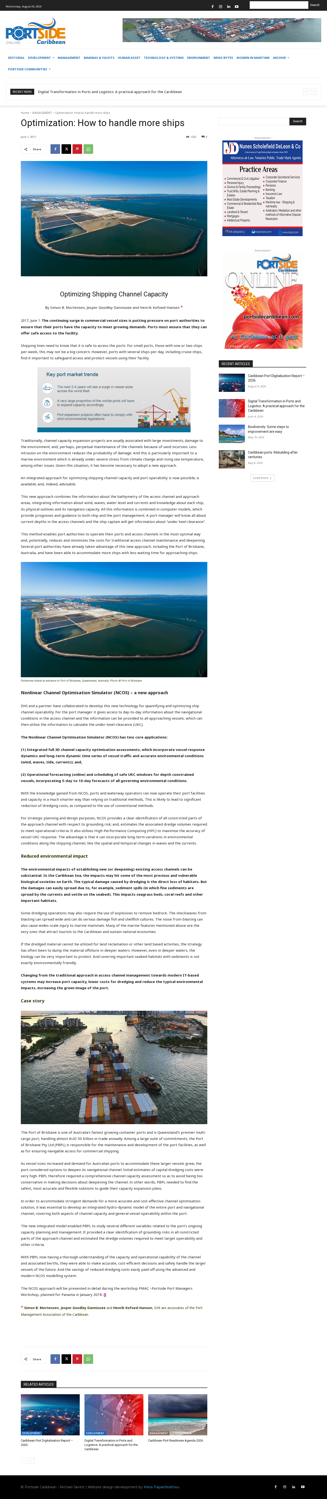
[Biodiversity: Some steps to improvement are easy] (232, 434)
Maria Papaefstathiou (161, 1487)
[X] (66, 149)
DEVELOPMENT (31, 1433)
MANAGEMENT (42, 113)
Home (25, 113)
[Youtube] (236, 6)
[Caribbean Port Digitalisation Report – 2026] (50, 1414)
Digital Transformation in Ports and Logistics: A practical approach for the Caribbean (111, 1445)
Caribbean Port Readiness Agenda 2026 (175, 1440)
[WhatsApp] (88, 149)
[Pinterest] (77, 149)
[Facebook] (212, 6)
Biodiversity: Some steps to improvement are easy (81, 91)
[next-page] (31, 1461)
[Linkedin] (228, 6)
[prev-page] (24, 1461)
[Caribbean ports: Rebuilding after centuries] (232, 459)
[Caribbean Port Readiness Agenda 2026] (177, 1414)
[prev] (306, 92)
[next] (314, 92)
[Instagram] (220, 6)
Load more (260, 478)
